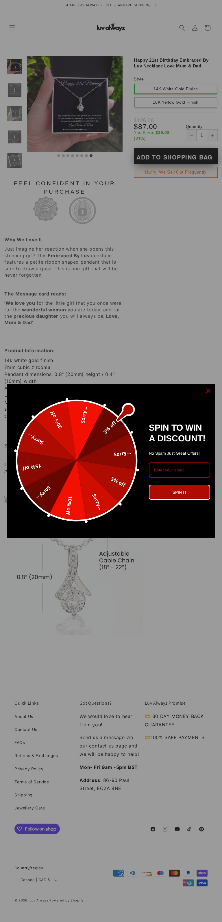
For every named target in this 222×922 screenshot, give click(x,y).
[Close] (208, 391)
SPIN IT (180, 492)
